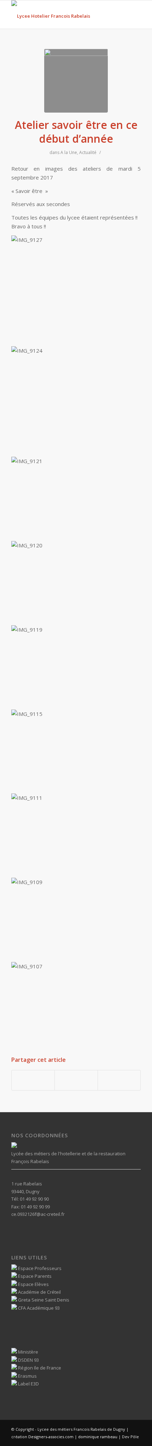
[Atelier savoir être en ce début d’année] (76, 81)
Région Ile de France (39, 1368)
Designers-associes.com (51, 1436)
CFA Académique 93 (38, 1308)
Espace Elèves (33, 1284)
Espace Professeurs (39, 1268)
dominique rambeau (97, 1436)
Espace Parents (34, 1276)
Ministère (27, 1352)
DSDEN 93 (28, 1360)
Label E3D (28, 1383)
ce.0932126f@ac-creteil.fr (38, 1214)
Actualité (88, 152)
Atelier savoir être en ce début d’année (76, 132)
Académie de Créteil (39, 1292)
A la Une (68, 152)
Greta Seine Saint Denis (43, 1300)
